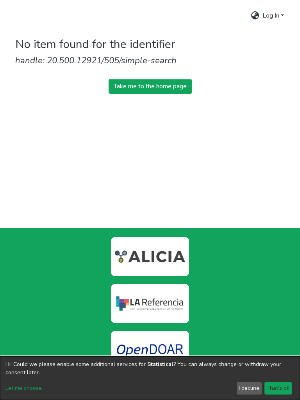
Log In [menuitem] (270, 15)
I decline (249, 388)
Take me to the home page (150, 86)
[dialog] (150, 378)
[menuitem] (255, 15)
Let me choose (23, 388)
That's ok (277, 388)
